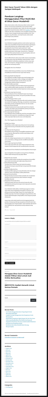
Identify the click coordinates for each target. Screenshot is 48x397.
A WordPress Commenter (11, 337)
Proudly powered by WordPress (33, 393)
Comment (7, 224)
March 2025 (8, 376)
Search (6, 297)
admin (7, 209)
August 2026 (9, 348)
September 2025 (10, 366)
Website (7, 253)
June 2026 (8, 351)
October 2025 (9, 364)
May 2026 (8, 353)
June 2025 (8, 371)
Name (6, 241)
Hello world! (21, 337)
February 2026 (9, 358)
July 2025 (8, 369)
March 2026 (9, 356)
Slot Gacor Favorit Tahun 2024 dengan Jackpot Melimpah (15, 393)
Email (6, 247)
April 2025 (8, 374)
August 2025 (9, 368)
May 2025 (8, 373)
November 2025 (9, 363)
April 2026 (8, 355)
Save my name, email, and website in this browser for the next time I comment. (21, 259)
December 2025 (9, 361)
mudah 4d (28, 29)
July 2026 (8, 350)
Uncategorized (9, 387)
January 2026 (9, 359)
